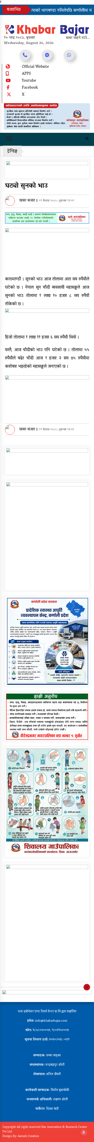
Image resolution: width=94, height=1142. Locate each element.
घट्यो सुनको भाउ (26, 186)
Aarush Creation (28, 1136)
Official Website (35, 67)
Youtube (29, 81)
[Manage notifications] (83, 1132)
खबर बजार (27, 200)
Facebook (30, 88)
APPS (26, 74)
